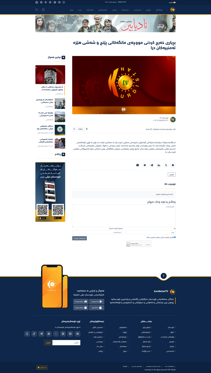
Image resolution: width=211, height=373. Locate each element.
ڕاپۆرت (124, 332)
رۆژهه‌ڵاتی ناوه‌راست (167, 337)
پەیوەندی (99, 341)
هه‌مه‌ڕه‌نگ (125, 10)
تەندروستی (137, 10)
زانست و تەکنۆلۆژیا (144, 337)
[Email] (137, 165)
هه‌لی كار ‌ (99, 346)
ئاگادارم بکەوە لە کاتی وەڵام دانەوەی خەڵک (160, 237)
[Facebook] (173, 165)
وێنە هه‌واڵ (146, 341)
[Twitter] (166, 165)
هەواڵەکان (159, 10)
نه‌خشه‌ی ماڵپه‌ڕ (98, 327)
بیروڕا (71, 10)
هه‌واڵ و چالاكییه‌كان (119, 341)
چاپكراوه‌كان (122, 337)
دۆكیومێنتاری (102, 10)
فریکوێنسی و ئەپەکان (95, 332)
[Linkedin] (159, 165)
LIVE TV (43, 367)
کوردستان (171, 327)
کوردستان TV (164, 118)
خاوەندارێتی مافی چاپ (136, 366)
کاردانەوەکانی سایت (169, 366)
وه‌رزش (114, 10)
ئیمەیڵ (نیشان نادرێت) (116, 228)
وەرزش (172, 346)
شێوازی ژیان (146, 327)
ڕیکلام (101, 351)
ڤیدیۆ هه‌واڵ (146, 346)
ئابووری (148, 10)
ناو (175, 228)
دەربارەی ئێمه (98, 337)
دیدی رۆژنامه (146, 351)
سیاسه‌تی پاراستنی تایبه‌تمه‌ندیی (153, 366)
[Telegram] (152, 165)
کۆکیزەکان (125, 366)
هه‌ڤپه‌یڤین (122, 327)
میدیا (80, 10)
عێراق (172, 332)
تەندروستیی (170, 351)
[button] (36, 9)
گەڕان (48, 343)
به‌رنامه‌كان (90, 10)
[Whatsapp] (144, 165)
